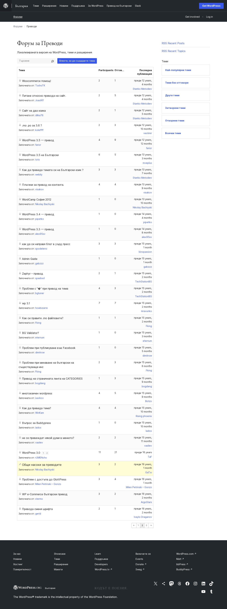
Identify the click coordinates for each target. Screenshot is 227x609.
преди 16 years (143, 452)
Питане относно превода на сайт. (44, 95)
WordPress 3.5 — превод (38, 140)
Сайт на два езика (34, 110)
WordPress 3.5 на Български (40, 155)
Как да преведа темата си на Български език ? (52, 170)
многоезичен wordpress (37, 393)
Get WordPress (211, 5)
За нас (17, 553)
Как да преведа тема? (36, 408)
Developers (101, 564)
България (50, 588)
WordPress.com (186, 553)
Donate (141, 564)
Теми (57, 559)
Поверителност (22, 569)
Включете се (143, 553)
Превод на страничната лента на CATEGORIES (52, 378)
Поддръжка (101, 559)
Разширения (61, 564)
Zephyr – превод (32, 273)
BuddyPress (184, 569)
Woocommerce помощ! (36, 81)
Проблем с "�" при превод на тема (45, 288)
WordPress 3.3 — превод (38, 229)
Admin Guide (29, 258)
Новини (17, 559)
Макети (58, 569)
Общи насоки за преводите (41, 464)
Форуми (17, 16)
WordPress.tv (103, 569)
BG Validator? (30, 333)
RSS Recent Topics (173, 51)
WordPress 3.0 (31, 452)
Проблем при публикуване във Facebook (48, 348)
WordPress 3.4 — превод (38, 214)
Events (139, 559)
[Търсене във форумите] (52, 60)
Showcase (59, 553)
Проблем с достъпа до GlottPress (44, 479)
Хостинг (18, 564)
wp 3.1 (26, 303)
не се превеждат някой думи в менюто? (48, 438)
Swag (140, 569)
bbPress (182, 564)
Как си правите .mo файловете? (42, 318)
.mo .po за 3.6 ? (32, 125)
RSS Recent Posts (173, 43)
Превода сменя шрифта (37, 509)
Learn (98, 553)
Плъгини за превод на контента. (43, 184)
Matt (180, 559)
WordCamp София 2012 (36, 199)
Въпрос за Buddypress (36, 423)
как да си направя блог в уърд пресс (46, 244)
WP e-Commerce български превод (44, 494)
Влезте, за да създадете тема (77, 60)
